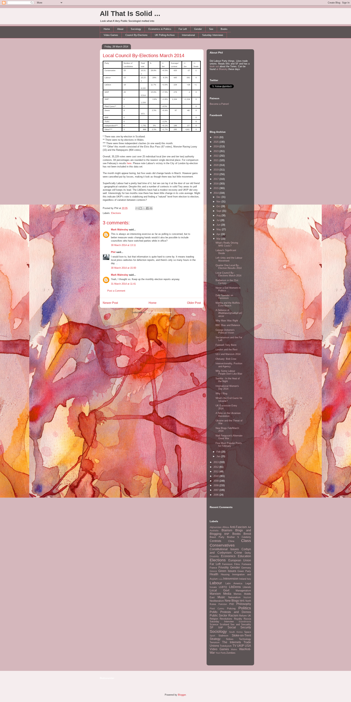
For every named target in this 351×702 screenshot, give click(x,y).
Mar (218, 238)
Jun (218, 224)
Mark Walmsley (119, 229)
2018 (216, 174)
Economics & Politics (159, 29)
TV (234, 645)
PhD (231, 604)
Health (214, 574)
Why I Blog (221, 393)
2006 (216, 494)
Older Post (194, 302)
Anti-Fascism (238, 527)
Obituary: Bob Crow (226, 359)
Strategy (215, 638)
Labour (216, 583)
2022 (216, 155)
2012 (216, 467)
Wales (234, 649)
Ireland (242, 578)
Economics (228, 556)
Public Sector (218, 615)
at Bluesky (222, 69)
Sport (212, 635)
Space (247, 632)
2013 (216, 462)
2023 (216, 151)
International (188, 35)
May (219, 229)
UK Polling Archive (165, 35)
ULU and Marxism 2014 (228, 354)
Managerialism (243, 590)
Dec (218, 197)
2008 (216, 485)
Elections (116, 213)
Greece (213, 571)
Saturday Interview (222, 621)
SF (212, 627)
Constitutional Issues (224, 549)
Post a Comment (116, 290)
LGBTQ (223, 587)
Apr (218, 234)
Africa (225, 527)
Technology (245, 639)
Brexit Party (217, 537)
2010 (216, 476)
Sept (219, 211)
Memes (237, 593)
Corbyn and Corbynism (230, 551)
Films (237, 564)
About (120, 29)
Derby (248, 552)
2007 (216, 490)
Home (107, 29)
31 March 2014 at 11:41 (123, 283)
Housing (225, 574)
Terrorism (215, 642)
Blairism (227, 530)
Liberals (247, 587)
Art (249, 527)
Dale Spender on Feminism (224, 297)
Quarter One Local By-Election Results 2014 (228, 267)
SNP (220, 627)
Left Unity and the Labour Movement (229, 259)
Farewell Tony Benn (226, 345)
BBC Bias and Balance (228, 325)
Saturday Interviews (212, 35)
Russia (247, 618)
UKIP (240, 645)
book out (214, 66)
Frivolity (223, 567)
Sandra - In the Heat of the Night (228, 380)
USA (248, 645)
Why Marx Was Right (227, 320)
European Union (239, 560)
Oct (218, 206)
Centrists (215, 540)
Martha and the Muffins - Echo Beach (228, 304)
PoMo (213, 612)
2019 (216, 169)
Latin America (233, 583)
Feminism (227, 564)
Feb (218, 451)
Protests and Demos (235, 612)
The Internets (231, 642)
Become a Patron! (219, 104)
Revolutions (226, 618)
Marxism (215, 593)
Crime (238, 552)
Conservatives (222, 545)
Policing (231, 608)
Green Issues (227, 571)
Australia (214, 530)
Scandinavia (245, 621)
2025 (216, 141)
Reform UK (245, 615)
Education (244, 556)
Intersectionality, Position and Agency (229, 365)
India (220, 579)
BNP (226, 534)
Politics (244, 608)
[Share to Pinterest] (151, 208)
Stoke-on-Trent (241, 635)
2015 (216, 188)
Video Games (111, 35)
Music (221, 597)
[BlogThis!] (140, 208)
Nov (218, 201)
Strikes (229, 639)
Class (246, 540)
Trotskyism (226, 645)
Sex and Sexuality (240, 624)
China (231, 541)
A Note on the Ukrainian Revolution (228, 414)
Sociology (136, 29)
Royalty (238, 618)
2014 (216, 193)
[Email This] (137, 208)
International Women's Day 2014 (227, 387)
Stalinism (223, 635)
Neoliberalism (217, 600)
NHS (242, 600)
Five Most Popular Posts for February (229, 444)
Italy (249, 579)
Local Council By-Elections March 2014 (143, 55)
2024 (216, 146)
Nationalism (234, 597)
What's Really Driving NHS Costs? (227, 244)
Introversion (230, 578)
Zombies (230, 652)
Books (224, 29)
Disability (214, 556)
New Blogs (232, 600)
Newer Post (110, 302)
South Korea (236, 632)
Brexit (247, 533)
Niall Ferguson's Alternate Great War (229, 437)
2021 (216, 160)
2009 (216, 480)
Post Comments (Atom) (159, 312)
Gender (198, 29)
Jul (218, 220)
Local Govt (219, 590)
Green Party (244, 571)
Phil (113, 252)
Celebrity (246, 537)
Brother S (233, 537)
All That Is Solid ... (130, 13)
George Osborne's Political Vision (225, 331)
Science (214, 624)
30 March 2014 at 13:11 (123, 245)
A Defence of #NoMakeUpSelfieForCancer (229, 313)
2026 (216, 137)
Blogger (182, 694)
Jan (218, 456)
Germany (246, 567)
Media (227, 593)
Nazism (247, 597)
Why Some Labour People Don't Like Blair (229, 372)
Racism (233, 615)
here (129, 163)
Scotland (224, 624)
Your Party (221, 653)
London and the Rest (226, 349)
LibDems (235, 586)
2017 (216, 179)
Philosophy (243, 603)
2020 (216, 165)
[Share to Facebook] (147, 208)
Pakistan (222, 604)
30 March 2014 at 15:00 (123, 267)
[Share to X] (144, 208)
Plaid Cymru (217, 608)
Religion (214, 618)
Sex (211, 29)
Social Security (239, 627)
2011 (216, 471)
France (213, 567)
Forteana (246, 564)
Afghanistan (216, 527)
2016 (216, 183)
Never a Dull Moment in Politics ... (228, 289)
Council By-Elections (136, 35)
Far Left (183, 29)
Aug (218, 215)
